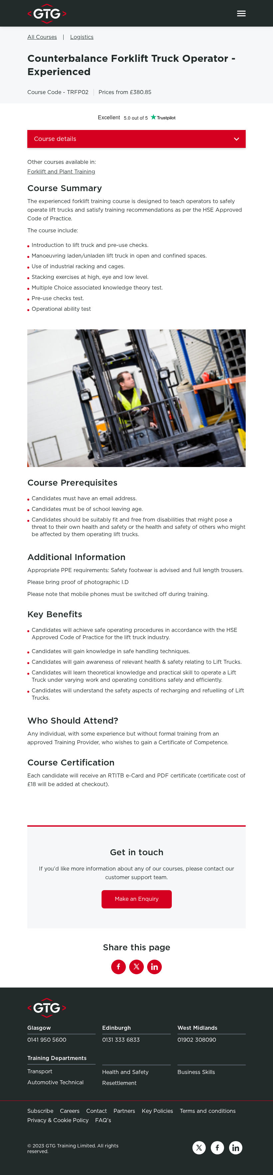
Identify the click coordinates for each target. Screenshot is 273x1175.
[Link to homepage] (46, 13)
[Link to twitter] (199, 1149)
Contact (96, 1111)
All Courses (42, 37)
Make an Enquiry (136, 899)
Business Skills (196, 1072)
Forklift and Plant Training (61, 172)
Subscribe (40, 1111)
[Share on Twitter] (136, 967)
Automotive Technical (55, 1082)
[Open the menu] (241, 13)
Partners (124, 1111)
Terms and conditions (208, 1111)
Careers (70, 1111)
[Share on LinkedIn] (154, 967)
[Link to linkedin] (235, 1149)
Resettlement (119, 1083)
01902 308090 (196, 1040)
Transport (39, 1071)
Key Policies (157, 1111)
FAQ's (103, 1120)
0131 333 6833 (121, 1040)
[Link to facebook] (217, 1149)
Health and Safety (125, 1072)
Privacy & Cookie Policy (58, 1120)
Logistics (82, 37)
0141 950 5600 (46, 1040)
